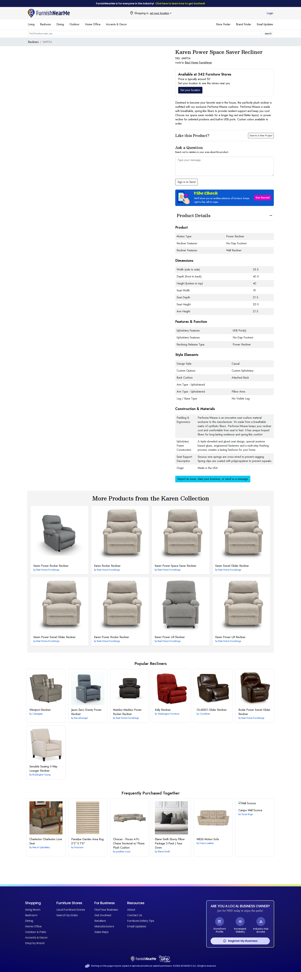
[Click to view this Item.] (59, 535)
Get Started (262, 197)
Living (31, 24)
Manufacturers (104, 926)
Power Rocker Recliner (50, 566)
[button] (224, 198)
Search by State (67, 915)
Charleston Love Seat (45, 841)
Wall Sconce (250, 810)
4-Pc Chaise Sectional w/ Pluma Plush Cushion (128, 843)
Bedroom (45, 24)
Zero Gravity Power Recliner (86, 712)
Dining (60, 24)
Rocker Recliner (107, 566)
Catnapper (37, 713)
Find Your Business (106, 910)
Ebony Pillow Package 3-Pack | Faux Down (170, 843)
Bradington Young (41, 774)
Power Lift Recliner (170, 637)
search (268, 33)
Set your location (190, 90)
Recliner (40, 710)
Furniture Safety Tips (140, 921)
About (131, 910)
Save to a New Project (261, 135)
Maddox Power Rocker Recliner (127, 712)
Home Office (93, 24)
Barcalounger (81, 718)
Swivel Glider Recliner (232, 566)
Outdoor (74, 24)
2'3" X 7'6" (87, 841)
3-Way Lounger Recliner (43, 768)
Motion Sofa (208, 839)
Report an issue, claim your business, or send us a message (212, 479)
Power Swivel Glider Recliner (54, 637)
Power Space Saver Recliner (175, 566)
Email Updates (265, 24)
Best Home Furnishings (198, 63)
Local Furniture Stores (70, 910)
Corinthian (205, 713)
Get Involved (102, 915)
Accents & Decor (116, 24)
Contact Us (134, 915)
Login (270, 13)
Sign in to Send (186, 182)
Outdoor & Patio (35, 932)
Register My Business (240, 941)
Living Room (32, 910)
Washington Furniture (168, 713)
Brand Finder (243, 24)
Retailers (100, 921)
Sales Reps (101, 932)
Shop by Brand (34, 943)
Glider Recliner (212, 710)
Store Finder (223, 24)
